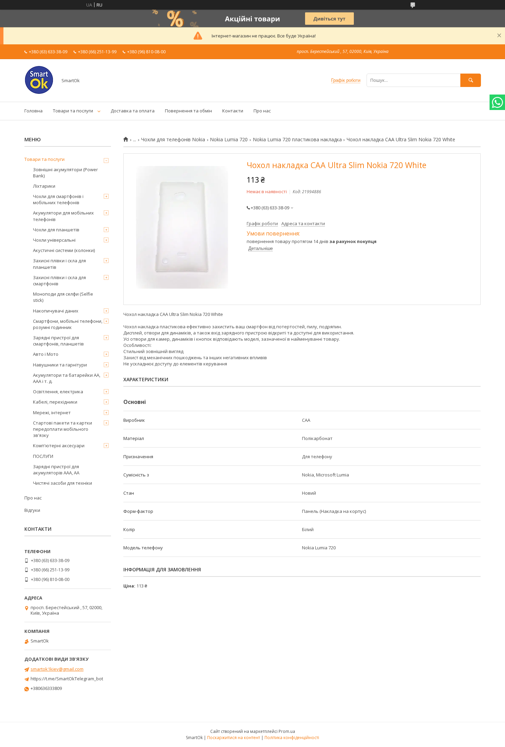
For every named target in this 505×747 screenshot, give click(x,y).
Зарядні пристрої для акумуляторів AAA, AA (56, 469)
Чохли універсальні (54, 240)
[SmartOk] (39, 93)
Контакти (232, 111)
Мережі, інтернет (52, 412)
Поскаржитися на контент (233, 737)
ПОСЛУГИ (43, 456)
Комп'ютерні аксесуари (59, 445)
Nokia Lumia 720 (229, 139)
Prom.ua (287, 731)
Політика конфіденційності (292, 737)
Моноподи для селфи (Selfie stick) (63, 297)
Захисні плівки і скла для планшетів (59, 263)
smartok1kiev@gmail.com (57, 669)
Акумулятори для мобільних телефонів (63, 216)
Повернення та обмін (188, 111)
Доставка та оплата (133, 111)
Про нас (262, 111)
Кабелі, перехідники (55, 402)
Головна (33, 111)
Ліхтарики (44, 186)
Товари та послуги (73, 111)
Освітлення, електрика (58, 391)
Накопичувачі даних (55, 311)
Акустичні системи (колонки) (64, 250)
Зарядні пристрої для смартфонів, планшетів (58, 340)
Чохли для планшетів (56, 230)
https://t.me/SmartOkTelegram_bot (67, 678)
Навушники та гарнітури (60, 365)
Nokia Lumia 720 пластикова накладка (297, 139)
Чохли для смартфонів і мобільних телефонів (58, 199)
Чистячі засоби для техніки (62, 483)
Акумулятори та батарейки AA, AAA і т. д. (66, 378)
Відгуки (32, 510)
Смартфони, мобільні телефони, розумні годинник (67, 324)
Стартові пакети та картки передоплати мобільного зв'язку (62, 429)
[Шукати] (470, 80)
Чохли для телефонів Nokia (173, 139)
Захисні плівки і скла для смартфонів (59, 280)
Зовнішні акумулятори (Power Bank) (65, 172)
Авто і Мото (45, 354)
